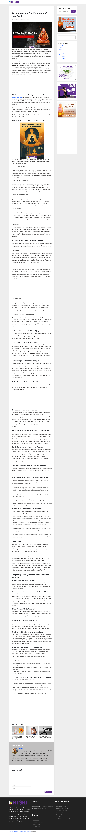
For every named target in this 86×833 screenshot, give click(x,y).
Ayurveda (61, 45)
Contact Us (36, 820)
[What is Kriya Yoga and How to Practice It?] (32, 730)
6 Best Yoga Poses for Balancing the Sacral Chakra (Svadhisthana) (17, 737)
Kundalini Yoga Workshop (62, 808)
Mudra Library (35, 806)
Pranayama (61, 54)
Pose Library (43, 806)
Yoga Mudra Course (61, 806)
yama (38, 373)
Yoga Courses (64, 2)
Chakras (60, 47)
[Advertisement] (32, 85)
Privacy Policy (36, 826)
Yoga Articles (62, 56)
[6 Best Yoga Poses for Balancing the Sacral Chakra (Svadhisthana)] (18, 730)
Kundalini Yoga (62, 49)
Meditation (61, 51)
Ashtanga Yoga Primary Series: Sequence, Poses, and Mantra (45, 737)
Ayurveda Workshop (61, 814)
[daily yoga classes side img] (67, 97)
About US (73, 2)
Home (42, 2)
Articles (47, 2)
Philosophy (61, 52)
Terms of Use (36, 824)
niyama (44, 373)
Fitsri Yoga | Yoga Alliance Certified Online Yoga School (20, 831)
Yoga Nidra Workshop (61, 816)
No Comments (27, 19)
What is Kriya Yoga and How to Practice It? (31, 737)
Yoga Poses (61, 60)
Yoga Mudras (62, 58)
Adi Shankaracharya (17, 97)
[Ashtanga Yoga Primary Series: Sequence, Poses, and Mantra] (45, 730)
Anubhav (14, 19)
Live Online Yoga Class (61, 810)
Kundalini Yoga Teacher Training (64, 818)
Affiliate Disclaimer (38, 822)
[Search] (73, 11)
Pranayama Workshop (61, 812)
